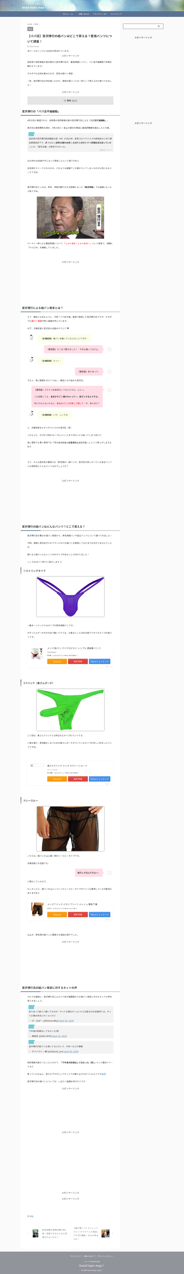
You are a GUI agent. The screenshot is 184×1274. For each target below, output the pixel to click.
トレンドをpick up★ (92, 1261)
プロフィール (67, 14)
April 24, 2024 (71, 1051)
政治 (32, 1216)
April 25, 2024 (66, 1020)
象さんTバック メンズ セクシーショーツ (67, 765)
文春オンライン (106, 150)
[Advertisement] (70, 282)
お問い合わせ (84, 14)
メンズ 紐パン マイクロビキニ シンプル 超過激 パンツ (74, 648)
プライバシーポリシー (100, 15)
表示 (74, 100)
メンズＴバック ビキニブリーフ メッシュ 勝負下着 (72, 904)
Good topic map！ (34, 7)
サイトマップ (116, 14)
